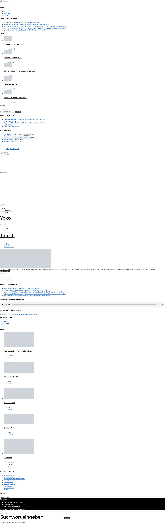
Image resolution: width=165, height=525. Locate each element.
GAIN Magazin (9, 477)
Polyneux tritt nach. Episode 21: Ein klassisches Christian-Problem (25, 123)
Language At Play (10, 480)
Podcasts (7, 13)
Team (6, 15)
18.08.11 (10, 409)
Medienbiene (8, 482)
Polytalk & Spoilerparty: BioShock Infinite (17, 138)
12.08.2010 (7, 245)
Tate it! (7, 235)
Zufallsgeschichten (11, 84)
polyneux (11, 355)
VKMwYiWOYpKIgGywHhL (13, 28)
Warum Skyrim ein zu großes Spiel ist (16, 134)
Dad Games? (8, 125)
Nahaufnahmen (9, 484)
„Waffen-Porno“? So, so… (13, 58)
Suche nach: (4, 110)
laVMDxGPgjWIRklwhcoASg (13, 26)
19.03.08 (10, 434)
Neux (5, 11)
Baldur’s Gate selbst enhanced (13, 136)
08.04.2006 (11, 62)
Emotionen (8, 458)
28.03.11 (10, 383)
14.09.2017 (11, 75)
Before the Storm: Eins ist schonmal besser (20, 71)
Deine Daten (8, 504)
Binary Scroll (9, 475)
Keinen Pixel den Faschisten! (14, 479)
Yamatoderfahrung (10, 121)
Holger (6, 243)
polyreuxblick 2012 (10, 141)
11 (8, 466)
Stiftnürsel (11, 462)
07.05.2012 (11, 49)
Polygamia (8, 486)
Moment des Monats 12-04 (14, 44)
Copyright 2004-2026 (12, 506)
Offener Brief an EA (11, 377)
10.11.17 (10, 357)
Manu (9, 381)
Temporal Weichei (33, 23)
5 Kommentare (9, 247)
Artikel (6, 228)
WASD (6, 490)
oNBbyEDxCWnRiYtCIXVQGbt (14, 23)
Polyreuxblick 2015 (10, 139)
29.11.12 (10, 464)
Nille (9, 432)
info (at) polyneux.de (12, 149)
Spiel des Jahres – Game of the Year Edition (35, 24)
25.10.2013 (11, 102)
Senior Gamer (9, 488)
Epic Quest (8, 428)
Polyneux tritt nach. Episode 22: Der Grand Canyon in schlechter (46, 26)
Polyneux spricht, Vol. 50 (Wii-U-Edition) (18, 351)
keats (9, 407)
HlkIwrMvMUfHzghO (11, 24)
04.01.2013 (11, 89)
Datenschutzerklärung (13, 502)
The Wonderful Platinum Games (15, 98)
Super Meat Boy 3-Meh (11, 126)
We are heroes (9, 403)
